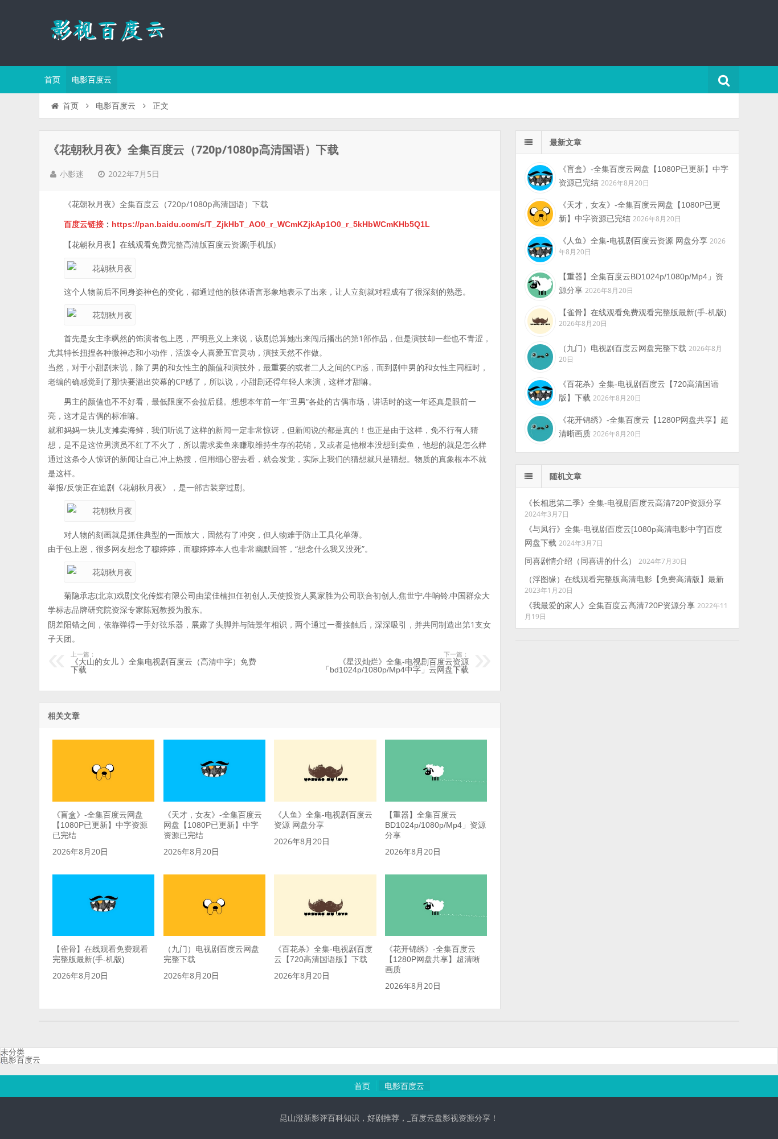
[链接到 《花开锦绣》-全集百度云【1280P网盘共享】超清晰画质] (436, 933)
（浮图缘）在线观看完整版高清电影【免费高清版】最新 (624, 579)
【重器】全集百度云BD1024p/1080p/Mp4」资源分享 (435, 825)
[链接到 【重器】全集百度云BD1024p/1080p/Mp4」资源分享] (436, 798)
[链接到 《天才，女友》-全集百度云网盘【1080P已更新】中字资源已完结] (214, 798)
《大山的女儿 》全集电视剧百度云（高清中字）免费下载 (163, 662)
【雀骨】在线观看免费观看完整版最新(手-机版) (643, 312)
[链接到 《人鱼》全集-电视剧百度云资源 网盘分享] (325, 798)
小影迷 (72, 174)
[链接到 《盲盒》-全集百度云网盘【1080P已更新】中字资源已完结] (103, 798)
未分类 (12, 1052)
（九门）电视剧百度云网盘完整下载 (622, 348)
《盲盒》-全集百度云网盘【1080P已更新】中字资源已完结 (100, 825)
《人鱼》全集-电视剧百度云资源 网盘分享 (633, 240)
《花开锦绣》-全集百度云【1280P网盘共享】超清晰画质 (432, 959)
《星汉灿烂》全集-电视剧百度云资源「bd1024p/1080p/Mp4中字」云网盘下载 (395, 662)
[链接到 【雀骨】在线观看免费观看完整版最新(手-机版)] (103, 933)
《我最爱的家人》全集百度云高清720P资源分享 (610, 605)
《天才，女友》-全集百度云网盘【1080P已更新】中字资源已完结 (212, 825)
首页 (52, 79)
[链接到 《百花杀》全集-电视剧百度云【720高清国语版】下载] (325, 933)
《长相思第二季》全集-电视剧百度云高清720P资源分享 (623, 502)
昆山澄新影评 (113, 31)
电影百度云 (92, 79)
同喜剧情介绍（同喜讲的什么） (580, 561)
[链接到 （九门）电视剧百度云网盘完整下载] (214, 933)
